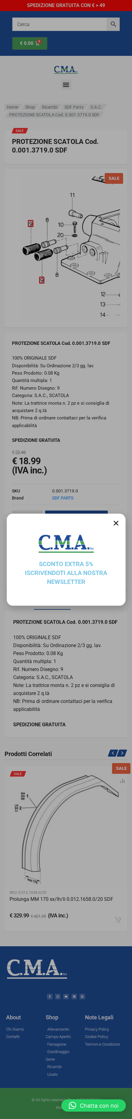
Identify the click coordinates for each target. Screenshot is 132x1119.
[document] (66, 559)
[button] (93, 1105)
